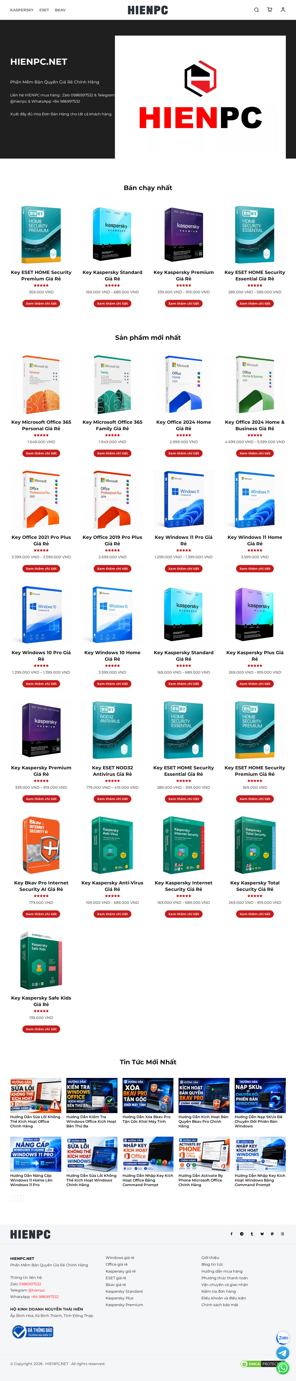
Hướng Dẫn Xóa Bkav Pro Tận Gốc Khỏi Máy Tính (146, 1119)
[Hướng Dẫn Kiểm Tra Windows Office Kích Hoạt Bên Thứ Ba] (91, 1095)
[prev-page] (13, 1198)
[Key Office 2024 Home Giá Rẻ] (184, 384)
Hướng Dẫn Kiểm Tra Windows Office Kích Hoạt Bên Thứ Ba (91, 1121)
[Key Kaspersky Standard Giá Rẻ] (112, 235)
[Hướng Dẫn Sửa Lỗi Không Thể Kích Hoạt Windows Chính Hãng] (91, 1154)
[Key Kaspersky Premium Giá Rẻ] (184, 235)
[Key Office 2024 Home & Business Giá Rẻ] (255, 384)
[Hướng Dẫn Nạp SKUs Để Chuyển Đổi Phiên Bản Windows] (260, 1095)
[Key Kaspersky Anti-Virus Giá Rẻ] (112, 845)
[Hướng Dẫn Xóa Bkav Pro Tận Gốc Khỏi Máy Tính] (148, 1095)
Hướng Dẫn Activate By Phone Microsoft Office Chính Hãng (201, 1180)
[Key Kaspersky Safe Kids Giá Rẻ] (41, 960)
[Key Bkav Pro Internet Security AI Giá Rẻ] (41, 845)
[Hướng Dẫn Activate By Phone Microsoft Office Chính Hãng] (204, 1154)
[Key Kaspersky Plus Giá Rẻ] (255, 615)
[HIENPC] (148, 10)
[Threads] (282, 1234)
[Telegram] (241, 1234)
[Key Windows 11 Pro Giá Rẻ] (184, 500)
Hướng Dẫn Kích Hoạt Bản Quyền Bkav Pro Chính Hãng (203, 1121)
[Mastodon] (272, 1234)
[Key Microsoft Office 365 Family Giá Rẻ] (112, 384)
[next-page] (20, 1198)
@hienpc (18, 101)
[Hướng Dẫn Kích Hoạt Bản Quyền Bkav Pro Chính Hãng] (204, 1095)
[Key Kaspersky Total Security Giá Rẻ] (255, 845)
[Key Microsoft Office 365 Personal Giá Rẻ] (41, 384)
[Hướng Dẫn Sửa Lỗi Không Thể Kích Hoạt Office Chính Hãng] (35, 1095)
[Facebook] (231, 1234)
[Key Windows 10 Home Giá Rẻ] (112, 615)
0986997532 (82, 95)
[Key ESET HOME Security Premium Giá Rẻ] (41, 235)
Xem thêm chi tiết (41, 303)
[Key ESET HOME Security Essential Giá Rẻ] (255, 235)
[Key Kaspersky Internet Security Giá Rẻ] (184, 845)
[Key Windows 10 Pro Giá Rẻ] (41, 615)
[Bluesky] (262, 1234)
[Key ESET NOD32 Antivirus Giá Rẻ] (112, 730)
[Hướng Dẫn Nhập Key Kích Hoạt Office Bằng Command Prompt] (148, 1154)
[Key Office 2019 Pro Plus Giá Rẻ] (112, 500)
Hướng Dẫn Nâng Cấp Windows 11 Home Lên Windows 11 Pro (31, 1180)
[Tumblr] (251, 1234)
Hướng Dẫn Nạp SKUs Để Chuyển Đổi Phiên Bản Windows (258, 1121)
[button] (256, 10)
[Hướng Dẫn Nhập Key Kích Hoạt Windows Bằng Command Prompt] (260, 1154)
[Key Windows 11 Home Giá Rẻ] (255, 500)
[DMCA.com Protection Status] (263, 1367)
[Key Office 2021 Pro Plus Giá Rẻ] (41, 500)
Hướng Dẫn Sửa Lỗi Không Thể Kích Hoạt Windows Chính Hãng (91, 1180)
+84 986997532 (66, 101)
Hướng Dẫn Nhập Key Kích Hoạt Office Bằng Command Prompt (148, 1180)
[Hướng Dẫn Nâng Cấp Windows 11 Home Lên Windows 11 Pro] (35, 1154)
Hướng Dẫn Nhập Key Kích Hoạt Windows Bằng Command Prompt (260, 1180)
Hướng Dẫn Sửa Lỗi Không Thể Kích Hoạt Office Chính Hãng (35, 1121)
